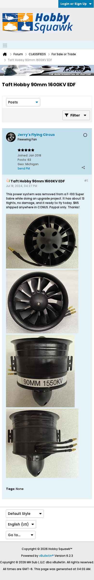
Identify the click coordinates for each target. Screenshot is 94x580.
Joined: (23, 155)
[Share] (83, 167)
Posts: (22, 160)
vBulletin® (46, 556)
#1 (86, 180)
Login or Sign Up (73, 4)
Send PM (24, 168)
